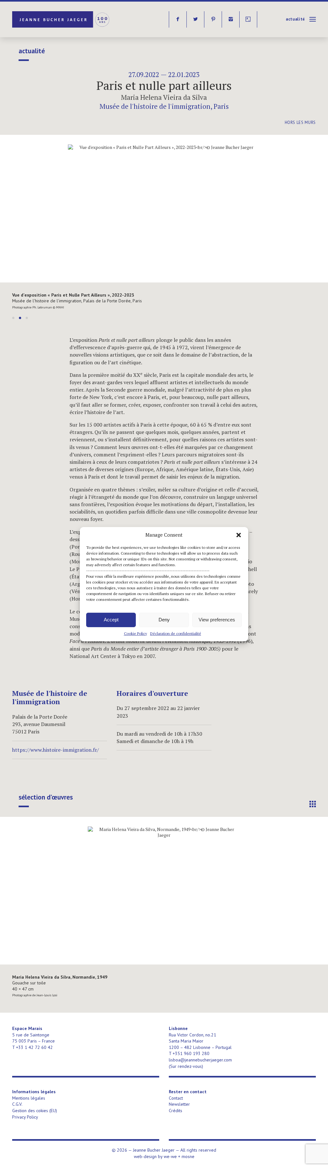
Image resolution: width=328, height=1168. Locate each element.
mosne (188, 1156)
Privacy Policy (25, 1117)
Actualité (295, 19)
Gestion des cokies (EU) (34, 1110)
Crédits (175, 1110)
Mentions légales (28, 1098)
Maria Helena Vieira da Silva (164, 97)
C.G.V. (17, 1104)
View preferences (217, 619)
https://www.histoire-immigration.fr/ (55, 749)
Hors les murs (300, 122)
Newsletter (179, 1104)
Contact (176, 1098)
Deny (164, 619)
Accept (111, 619)
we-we (170, 1156)
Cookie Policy (135, 633)
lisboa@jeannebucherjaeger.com (200, 1060)
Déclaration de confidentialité (175, 633)
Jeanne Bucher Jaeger (61, 19)
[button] (238, 535)
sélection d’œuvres (46, 797)
